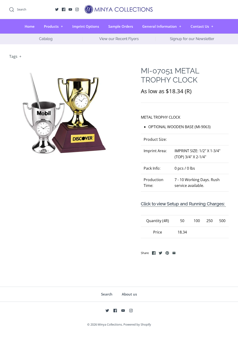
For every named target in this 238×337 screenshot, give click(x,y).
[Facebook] (63, 9)
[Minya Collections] (119, 7)
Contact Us (202, 26)
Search (106, 294)
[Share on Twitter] (160, 253)
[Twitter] (57, 9)
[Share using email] (174, 253)
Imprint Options (85, 26)
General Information (161, 26)
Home (30, 26)
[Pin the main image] (167, 253)
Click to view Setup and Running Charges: (183, 203)
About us (129, 294)
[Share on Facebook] (153, 253)
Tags (15, 56)
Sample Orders (120, 26)
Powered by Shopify (137, 324)
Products (53, 26)
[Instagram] (77, 9)
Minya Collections (110, 324)
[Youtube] (70, 9)
